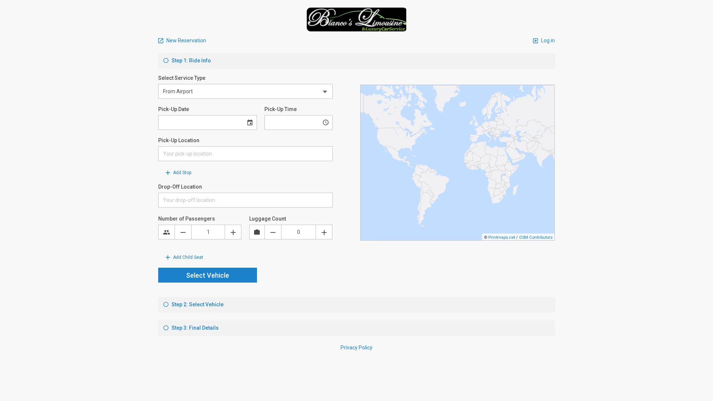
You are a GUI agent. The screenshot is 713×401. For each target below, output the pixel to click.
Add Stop (181, 172)
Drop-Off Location (180, 187)
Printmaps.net (501, 237)
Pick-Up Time (280, 109)
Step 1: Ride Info (190, 60)
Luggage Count (267, 219)
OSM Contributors (536, 237)
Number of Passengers (186, 219)
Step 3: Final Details (194, 328)
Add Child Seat (187, 257)
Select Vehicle (207, 275)
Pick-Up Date (173, 109)
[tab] (356, 61)
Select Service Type (181, 78)
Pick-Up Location (178, 140)
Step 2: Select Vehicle (197, 304)
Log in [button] (547, 40)
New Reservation (185, 40)
